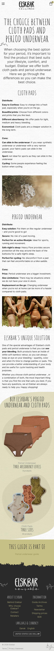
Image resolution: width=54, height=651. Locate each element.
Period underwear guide (27, 554)
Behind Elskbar (14, 602)
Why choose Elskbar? (15, 607)
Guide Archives (39, 602)
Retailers (14, 615)
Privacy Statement (16, 649)
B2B (39, 616)
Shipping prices (39, 613)
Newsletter (39, 609)
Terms (39, 605)
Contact (14, 612)
